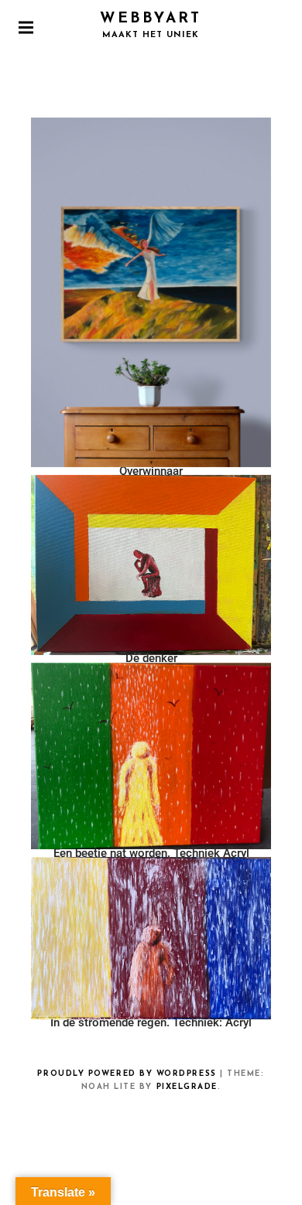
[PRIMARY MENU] (26, 27)
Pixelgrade (187, 1087)
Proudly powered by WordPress (126, 1074)
